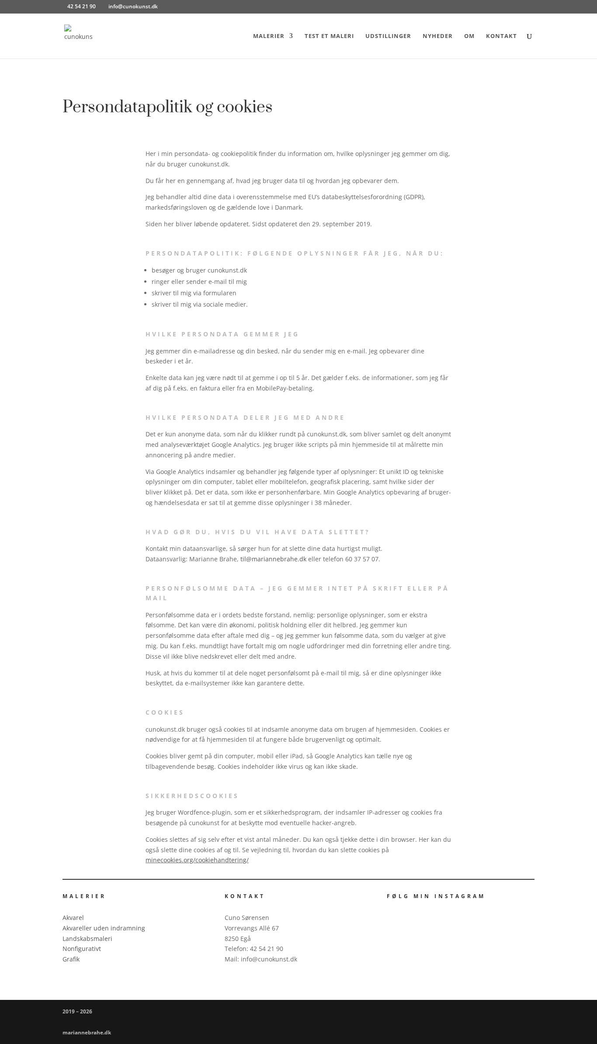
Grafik (71, 959)
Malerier (269, 36)
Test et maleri (329, 36)
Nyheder (438, 36)
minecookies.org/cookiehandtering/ (197, 860)
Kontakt (501, 36)
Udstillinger (388, 36)
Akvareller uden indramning (103, 928)
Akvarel (73, 917)
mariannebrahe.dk (86, 1032)
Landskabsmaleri (87, 938)
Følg (411, 910)
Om (469, 36)
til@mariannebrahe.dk (273, 559)
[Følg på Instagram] (389, 911)
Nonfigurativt (81, 948)
